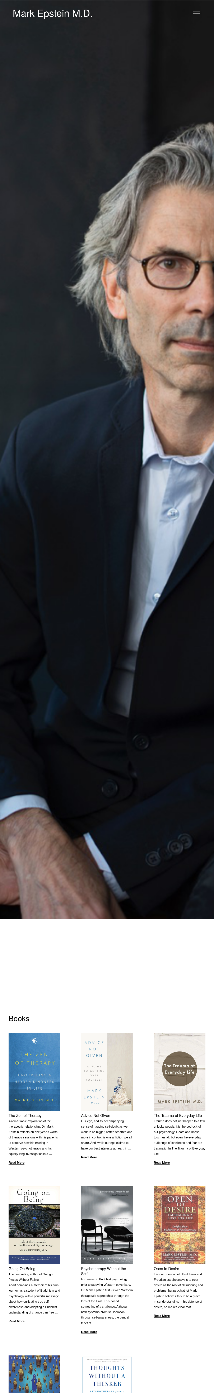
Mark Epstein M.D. (53, 12)
